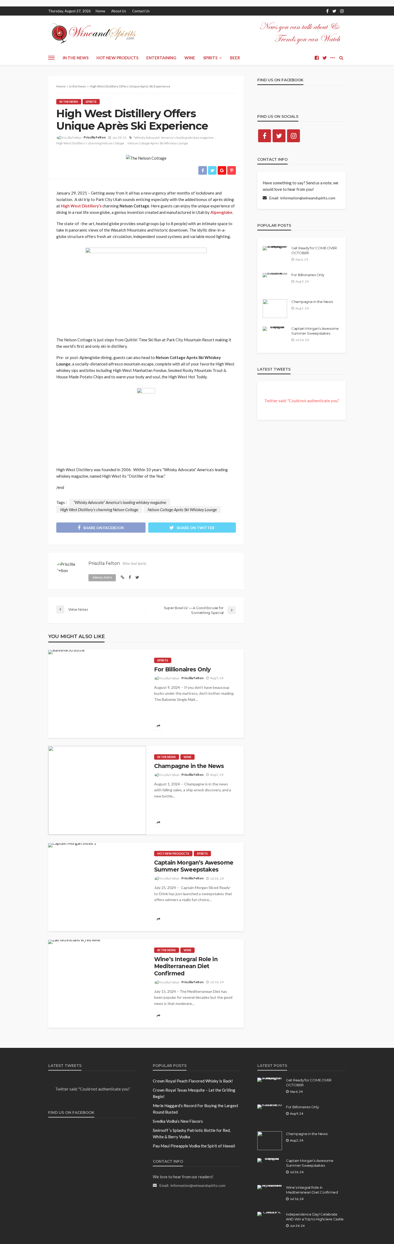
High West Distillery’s (81, 205)
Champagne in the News (189, 766)
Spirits (210, 57)
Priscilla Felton (95, 137)
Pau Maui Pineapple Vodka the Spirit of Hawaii (194, 1145)
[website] (122, 577)
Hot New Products (117, 57)
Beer (235, 57)
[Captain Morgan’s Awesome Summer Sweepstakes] (72, 845)
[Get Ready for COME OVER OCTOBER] (275, 248)
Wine (189, 57)
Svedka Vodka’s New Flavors (178, 1121)
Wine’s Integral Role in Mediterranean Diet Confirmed (186, 966)
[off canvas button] (51, 58)
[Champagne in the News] (97, 790)
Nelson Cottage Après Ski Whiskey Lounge (158, 143)
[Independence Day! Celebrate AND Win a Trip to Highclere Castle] (269, 1214)
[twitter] (334, 11)
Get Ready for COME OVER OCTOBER (314, 250)
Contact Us (141, 11)
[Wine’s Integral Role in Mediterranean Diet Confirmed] (74, 942)
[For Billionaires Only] (66, 652)
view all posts (102, 577)
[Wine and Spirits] (93, 33)
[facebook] (327, 11)
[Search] (341, 58)
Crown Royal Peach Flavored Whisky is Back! (193, 1080)
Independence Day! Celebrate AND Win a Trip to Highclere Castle (315, 1216)
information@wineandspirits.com (307, 198)
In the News (75, 57)
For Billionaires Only (182, 669)
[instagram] (342, 11)
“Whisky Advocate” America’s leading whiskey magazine (173, 138)
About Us (118, 11)
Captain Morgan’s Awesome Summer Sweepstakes (193, 866)
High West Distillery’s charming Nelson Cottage (90, 143)
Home (100, 11)
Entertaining (161, 57)
